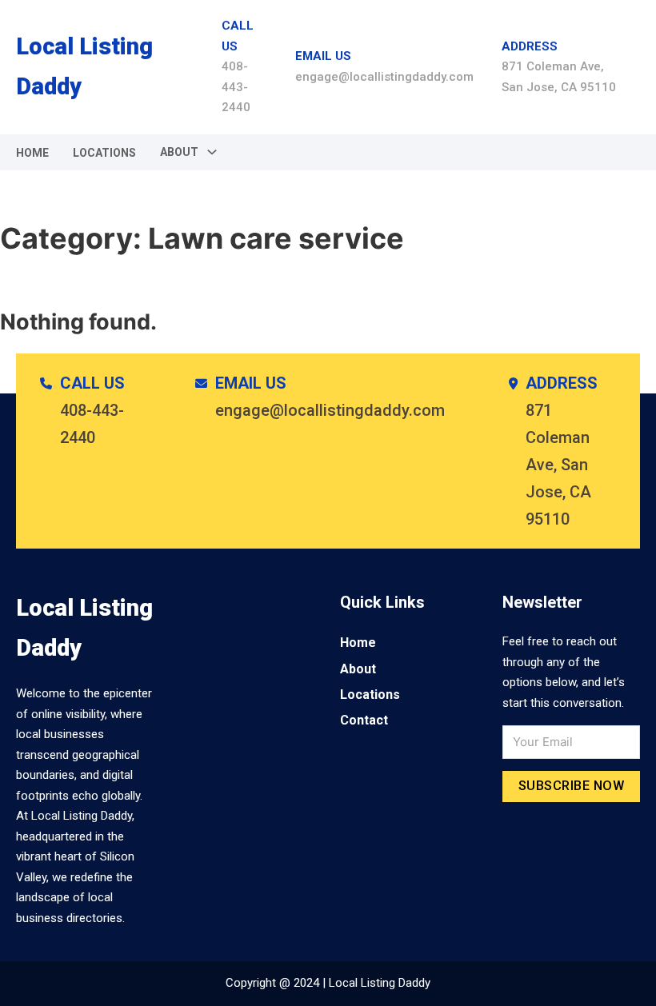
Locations (104, 152)
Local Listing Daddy (84, 66)
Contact (364, 720)
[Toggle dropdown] (212, 152)
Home (32, 152)
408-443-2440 (236, 86)
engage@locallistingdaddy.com (384, 77)
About (358, 669)
